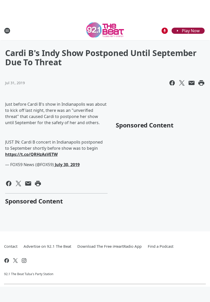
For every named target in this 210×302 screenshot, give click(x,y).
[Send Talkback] (165, 31)
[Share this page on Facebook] (172, 83)
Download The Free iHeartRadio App (109, 246)
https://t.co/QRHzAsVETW (31, 154)
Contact (10, 246)
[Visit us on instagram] (24, 260)
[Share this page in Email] (191, 83)
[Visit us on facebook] (7, 260)
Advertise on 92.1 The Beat (47, 246)
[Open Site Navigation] (7, 31)
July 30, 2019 (67, 164)
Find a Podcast (160, 246)
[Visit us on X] (15, 260)
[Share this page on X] (181, 83)
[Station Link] (105, 30)
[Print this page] (201, 83)
